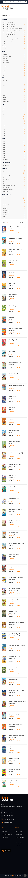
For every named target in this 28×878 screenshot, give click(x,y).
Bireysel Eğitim (14, 82)
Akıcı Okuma (14, 191)
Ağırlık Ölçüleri (14, 179)
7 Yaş (14, 133)
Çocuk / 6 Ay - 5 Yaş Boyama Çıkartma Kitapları (14, 28)
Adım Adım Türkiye (14, 175)
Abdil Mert (14, 54)
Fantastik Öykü (14, 101)
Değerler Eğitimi (14, 93)
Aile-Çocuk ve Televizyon (14, 189)
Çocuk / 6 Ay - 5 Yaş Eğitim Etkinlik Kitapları (14, 30)
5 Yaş (14, 129)
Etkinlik (14, 99)
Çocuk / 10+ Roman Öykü (14, 22)
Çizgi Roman (14, 89)
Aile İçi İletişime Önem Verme (14, 185)
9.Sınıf (14, 157)
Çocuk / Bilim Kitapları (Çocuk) (14, 34)
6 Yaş (14, 131)
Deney (14, 95)
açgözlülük (14, 214)
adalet (14, 216)
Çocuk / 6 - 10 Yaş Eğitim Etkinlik (14, 24)
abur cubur (14, 206)
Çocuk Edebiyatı (14, 91)
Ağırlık (14, 177)
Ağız (14, 181)
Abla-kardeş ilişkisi (14, 204)
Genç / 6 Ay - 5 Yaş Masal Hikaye (14, 43)
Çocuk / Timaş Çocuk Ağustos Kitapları (14, 38)
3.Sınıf (14, 145)
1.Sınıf (14, 141)
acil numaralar (14, 212)
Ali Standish (14, 72)
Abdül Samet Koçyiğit (14, 56)
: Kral (13, 198)
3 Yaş (14, 125)
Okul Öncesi (14, 159)
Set (14, 109)
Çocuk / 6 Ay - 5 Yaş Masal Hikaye (14, 32)
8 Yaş (14, 135)
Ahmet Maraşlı (14, 62)
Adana (14, 218)
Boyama (14, 87)
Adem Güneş (14, 58)
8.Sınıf (14, 155)
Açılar (14, 170)
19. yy (14, 202)
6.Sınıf (14, 151)
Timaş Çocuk (14, 48)
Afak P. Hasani (14, 60)
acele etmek (14, 208)
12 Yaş (14, 121)
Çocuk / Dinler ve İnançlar (14, 36)
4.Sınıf (14, 147)
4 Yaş (14, 127)
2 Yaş (14, 123)
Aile (14, 183)
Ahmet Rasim (14, 64)
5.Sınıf (14, 149)
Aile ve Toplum (14, 187)
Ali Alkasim (14, 70)
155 (14, 200)
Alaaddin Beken (14, 66)
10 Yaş (14, 116)
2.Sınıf (14, 143)
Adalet (14, 173)
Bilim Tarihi (14, 80)
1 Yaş (14, 114)
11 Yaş (14, 118)
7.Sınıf (14, 153)
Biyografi (14, 84)
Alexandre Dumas (14, 68)
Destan (14, 97)
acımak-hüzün (14, 210)
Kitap (14, 107)
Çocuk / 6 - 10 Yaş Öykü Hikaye (14, 26)
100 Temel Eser (14, 165)
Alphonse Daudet (14, 75)
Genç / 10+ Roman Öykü (14, 41)
